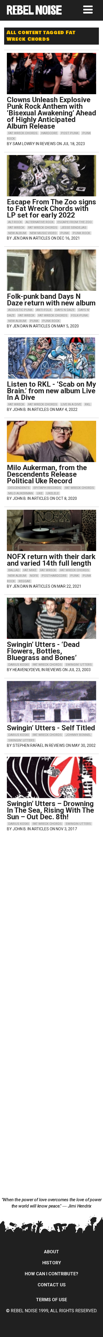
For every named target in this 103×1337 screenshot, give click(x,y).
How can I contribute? (51, 1273)
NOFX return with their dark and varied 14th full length (51, 559)
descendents (19, 488)
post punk (70, 133)
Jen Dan (20, 238)
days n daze (64, 310)
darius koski (18, 664)
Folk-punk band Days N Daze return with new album (51, 299)
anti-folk (43, 310)
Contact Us (52, 1284)
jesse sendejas (73, 227)
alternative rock (40, 222)
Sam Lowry (24, 144)
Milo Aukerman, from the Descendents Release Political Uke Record (47, 474)
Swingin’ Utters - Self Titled (51, 728)
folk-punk (79, 315)
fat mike (29, 570)
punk (64, 233)
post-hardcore (54, 575)
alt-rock (15, 222)
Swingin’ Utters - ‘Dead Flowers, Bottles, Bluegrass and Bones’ (43, 651)
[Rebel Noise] (34, 13)
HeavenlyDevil (27, 670)
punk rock (81, 233)
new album (17, 233)
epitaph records (47, 488)
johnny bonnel (78, 735)
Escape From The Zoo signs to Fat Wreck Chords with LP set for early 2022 (51, 208)
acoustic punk (20, 310)
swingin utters (78, 824)
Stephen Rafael (28, 745)
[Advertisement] (51, 871)
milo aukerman (20, 493)
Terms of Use (51, 1299)
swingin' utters (79, 664)
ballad (14, 570)
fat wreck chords (22, 133)
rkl (87, 404)
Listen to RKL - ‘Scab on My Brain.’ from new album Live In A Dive (51, 391)
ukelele (52, 493)
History (51, 1262)
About (51, 1251)
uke (40, 493)
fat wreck (16, 227)
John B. (20, 409)
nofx (34, 575)
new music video (43, 233)
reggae (24, 581)
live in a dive (71, 404)
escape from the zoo (74, 222)
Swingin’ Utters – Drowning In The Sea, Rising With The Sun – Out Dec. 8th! (50, 810)
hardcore (49, 133)
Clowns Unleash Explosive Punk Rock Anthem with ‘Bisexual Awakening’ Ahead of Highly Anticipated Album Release (51, 113)
